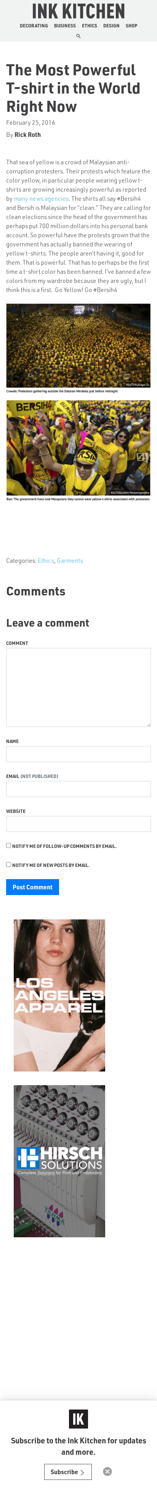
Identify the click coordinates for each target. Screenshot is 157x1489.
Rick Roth (27, 134)
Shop (131, 25)
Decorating (34, 25)
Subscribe (65, 1472)
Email (13, 776)
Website (16, 811)
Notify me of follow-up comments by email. (64, 846)
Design (111, 25)
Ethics (89, 25)
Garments (70, 560)
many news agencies (41, 198)
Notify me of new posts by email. (51, 865)
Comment (17, 643)
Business (65, 25)
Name (12, 741)
